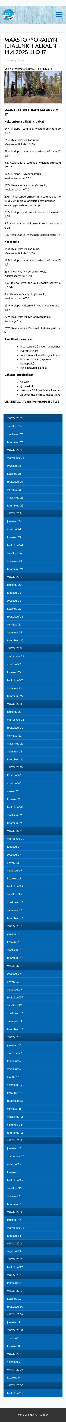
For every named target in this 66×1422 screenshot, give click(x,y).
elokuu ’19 (13, 862)
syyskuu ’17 (14, 973)
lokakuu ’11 (14, 1282)
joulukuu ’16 (14, 1045)
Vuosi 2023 (15, 577)
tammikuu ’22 (15, 695)
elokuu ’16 (13, 1076)
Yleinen (20, 60)
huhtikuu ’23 (14, 624)
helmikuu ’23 (14, 632)
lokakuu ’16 (14, 1060)
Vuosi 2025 (15, 450)
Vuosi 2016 (14, 1037)
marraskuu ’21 (15, 719)
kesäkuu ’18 (14, 941)
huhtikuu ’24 (14, 553)
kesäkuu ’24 (14, 537)
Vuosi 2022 (14, 648)
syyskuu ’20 (14, 783)
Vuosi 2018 (14, 926)
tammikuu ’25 (15, 505)
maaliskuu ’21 (15, 743)
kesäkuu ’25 (14, 473)
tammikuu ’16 (15, 1132)
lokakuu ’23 (14, 592)
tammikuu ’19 (15, 918)
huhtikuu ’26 (14, 426)
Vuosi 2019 (14, 831)
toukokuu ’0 (14, 1393)
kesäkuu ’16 (14, 1092)
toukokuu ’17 (15, 997)
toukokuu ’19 (15, 886)
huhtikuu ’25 (14, 489)
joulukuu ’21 (14, 711)
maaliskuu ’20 (15, 814)
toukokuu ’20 (15, 807)
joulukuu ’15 (14, 1148)
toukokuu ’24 (15, 545)
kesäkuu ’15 (14, 1172)
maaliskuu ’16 (15, 1116)
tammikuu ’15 (15, 1204)
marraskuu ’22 (15, 656)
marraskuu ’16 (15, 1053)
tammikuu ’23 (15, 640)
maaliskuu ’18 (15, 949)
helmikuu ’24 (14, 561)
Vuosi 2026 (15, 418)
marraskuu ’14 (15, 1227)
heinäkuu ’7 (13, 1361)
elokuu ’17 (13, 981)
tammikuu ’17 (15, 1029)
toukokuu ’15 (15, 1180)
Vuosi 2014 (14, 1212)
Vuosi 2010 (14, 1291)
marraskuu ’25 (15, 457)
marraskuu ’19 (15, 838)
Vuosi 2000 (15, 1385)
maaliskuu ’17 (15, 1013)
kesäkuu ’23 (14, 608)
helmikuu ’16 (14, 1124)
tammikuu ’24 (15, 568)
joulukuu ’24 (14, 521)
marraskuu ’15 (15, 1156)
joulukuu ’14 (14, 1219)
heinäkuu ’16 (14, 1084)
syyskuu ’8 (13, 1338)
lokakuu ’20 (14, 775)
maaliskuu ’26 (15, 434)
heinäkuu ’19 (14, 870)
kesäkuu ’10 (14, 1298)
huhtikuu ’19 (14, 894)
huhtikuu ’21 (14, 735)
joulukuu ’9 (13, 1322)
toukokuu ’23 (15, 616)
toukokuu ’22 (15, 680)
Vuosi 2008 (15, 1330)
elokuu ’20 (13, 791)
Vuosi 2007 (15, 1354)
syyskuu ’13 (14, 1251)
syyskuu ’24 (14, 529)
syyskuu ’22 (14, 664)
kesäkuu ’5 (13, 1377)
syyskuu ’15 (14, 1164)
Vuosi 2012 (14, 1259)
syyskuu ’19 (14, 854)
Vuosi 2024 (15, 513)
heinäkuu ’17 (14, 989)
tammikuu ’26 (15, 442)
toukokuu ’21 (15, 727)
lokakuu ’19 (14, 846)
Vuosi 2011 (14, 1275)
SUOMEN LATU (9, 3)
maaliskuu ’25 (15, 497)
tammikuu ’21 (15, 759)
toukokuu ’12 (15, 1267)
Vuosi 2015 (14, 1140)
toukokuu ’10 (15, 1306)
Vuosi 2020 (15, 767)
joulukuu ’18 (14, 934)
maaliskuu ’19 (15, 902)
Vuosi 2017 (14, 966)
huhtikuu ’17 (14, 1005)
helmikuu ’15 (14, 1196)
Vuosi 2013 (14, 1243)
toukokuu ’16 (15, 1100)
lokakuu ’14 (14, 1235)
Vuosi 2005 (15, 1370)
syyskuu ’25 (14, 465)
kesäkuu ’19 (14, 878)
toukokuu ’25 (15, 481)
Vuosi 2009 (15, 1314)
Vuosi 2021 (14, 704)
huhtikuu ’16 (14, 1108)
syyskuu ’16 (14, 1068)
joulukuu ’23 (14, 584)
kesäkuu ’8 (13, 1346)
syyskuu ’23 (14, 600)
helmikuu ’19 (14, 910)
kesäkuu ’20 (14, 799)
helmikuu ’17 (14, 1021)
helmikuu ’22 (14, 688)
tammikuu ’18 (15, 957)
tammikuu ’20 (15, 822)
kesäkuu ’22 (14, 672)
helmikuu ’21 (14, 751)
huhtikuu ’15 (14, 1188)
